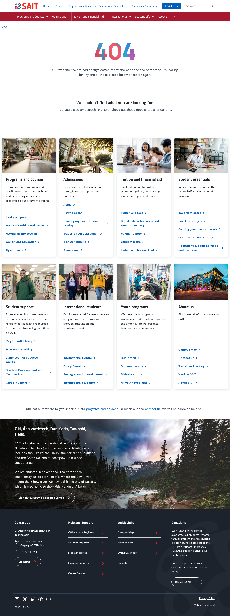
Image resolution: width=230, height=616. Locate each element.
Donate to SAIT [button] (183, 582)
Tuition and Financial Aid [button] (89, 16)
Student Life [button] (142, 16)
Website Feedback (204, 605)
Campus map (187, 350)
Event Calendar (127, 552)
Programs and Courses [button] (30, 16)
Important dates (189, 213)
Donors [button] (59, 6)
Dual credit (128, 358)
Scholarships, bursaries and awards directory (140, 223)
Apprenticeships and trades (25, 225)
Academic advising (19, 349)
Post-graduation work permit (83, 374)
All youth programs (134, 383)
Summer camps (132, 366)
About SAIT (186, 383)
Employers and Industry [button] (81, 6)
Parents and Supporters (144, 6)
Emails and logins (190, 221)
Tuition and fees (132, 213)
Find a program (16, 217)
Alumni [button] (46, 6)
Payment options (133, 233)
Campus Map (126, 532)
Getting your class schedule (197, 229)
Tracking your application (80, 233)
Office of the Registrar (194, 237)
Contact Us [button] (24, 562)
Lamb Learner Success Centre (22, 360)
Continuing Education (21, 242)
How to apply (72, 213)
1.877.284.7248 (28, 551)
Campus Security (78, 563)
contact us (153, 409)
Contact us (186, 358)
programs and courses (102, 409)
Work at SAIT (187, 374)
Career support (16, 383)
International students (79, 383)
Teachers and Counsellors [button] (112, 6)
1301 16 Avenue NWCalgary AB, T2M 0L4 (32, 543)
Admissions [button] (59, 16)
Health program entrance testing (81, 223)
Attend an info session (21, 233)
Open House (14, 250)
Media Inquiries (77, 552)
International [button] (119, 16)
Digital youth (130, 374)
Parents (122, 563)
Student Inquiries (78, 542)
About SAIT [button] (165, 16)
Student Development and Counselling (24, 372)
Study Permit (72, 366)
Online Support (77, 573)
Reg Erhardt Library (19, 341)
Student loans (131, 242)
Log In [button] (169, 6)
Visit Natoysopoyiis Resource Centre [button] (41, 497)
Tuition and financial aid (137, 250)
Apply (67, 204)
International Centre (77, 358)
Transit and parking (191, 366)
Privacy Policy (207, 598)
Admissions (71, 250)
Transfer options (74, 242)
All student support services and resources (198, 248)
